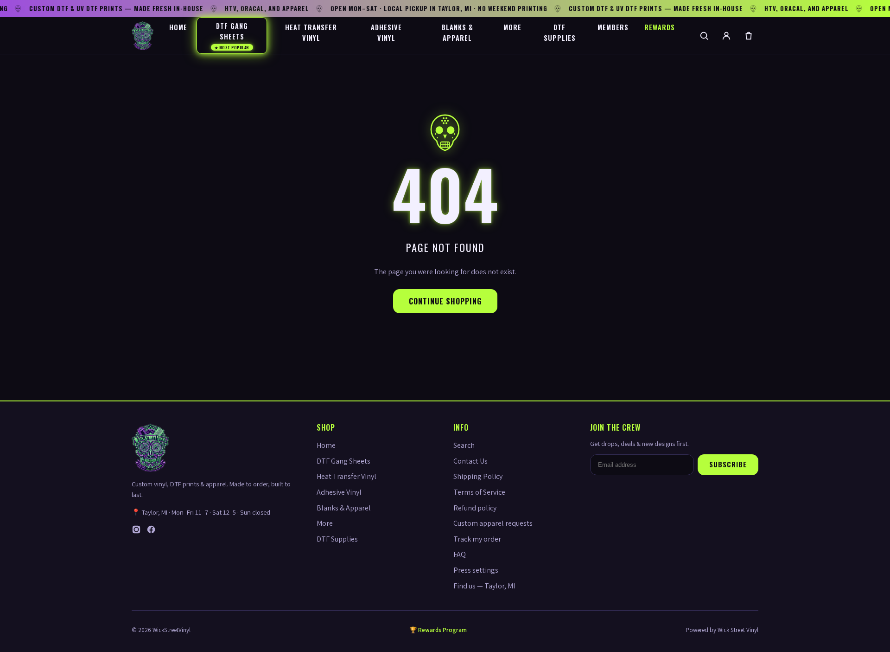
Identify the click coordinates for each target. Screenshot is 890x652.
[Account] (726, 35)
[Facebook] (151, 531)
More (512, 27)
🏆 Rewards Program (438, 630)
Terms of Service (479, 492)
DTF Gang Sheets (232, 35)
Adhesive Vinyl (386, 32)
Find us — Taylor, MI (484, 586)
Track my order (477, 539)
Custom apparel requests (493, 523)
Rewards (659, 27)
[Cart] (748, 35)
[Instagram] (136, 531)
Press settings (475, 570)
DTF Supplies (560, 32)
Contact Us (470, 461)
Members (613, 27)
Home (178, 27)
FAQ (459, 554)
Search (464, 445)
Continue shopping (445, 301)
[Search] (704, 35)
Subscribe (728, 464)
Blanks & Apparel (457, 32)
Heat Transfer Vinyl (311, 32)
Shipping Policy (477, 476)
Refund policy (474, 508)
